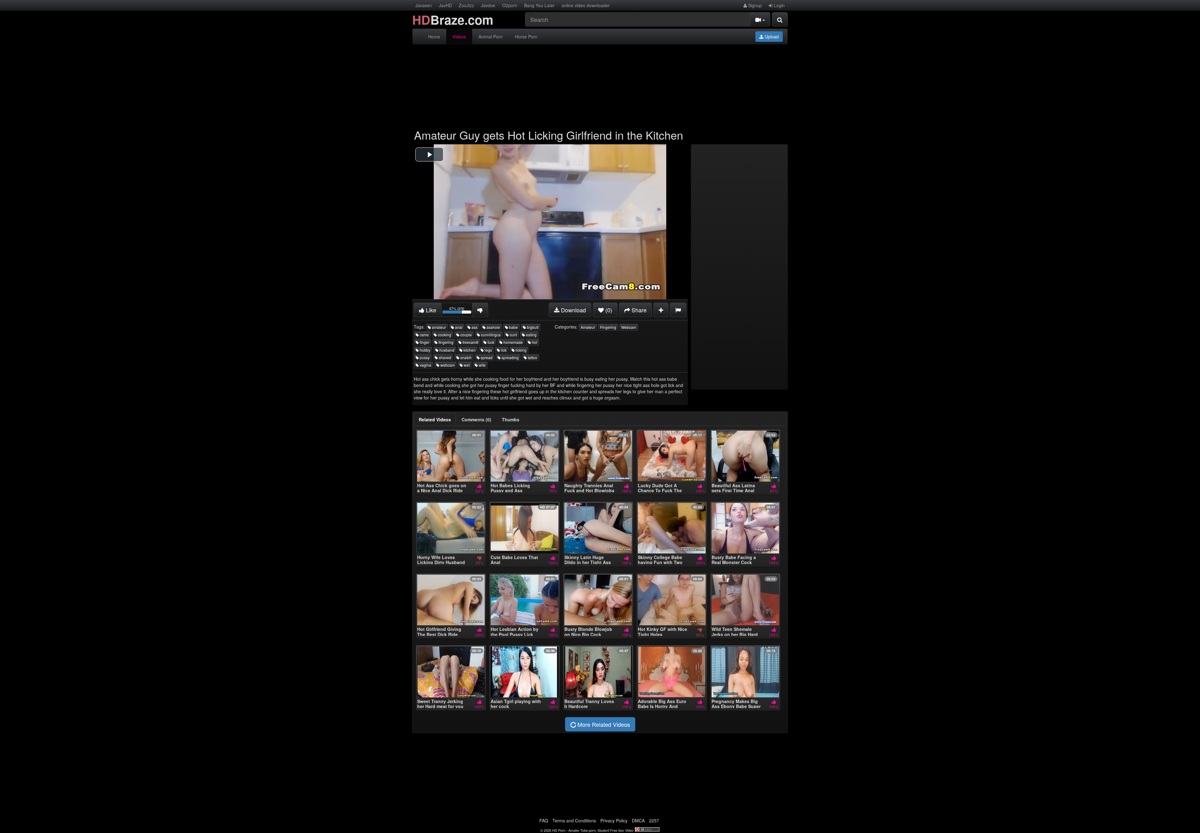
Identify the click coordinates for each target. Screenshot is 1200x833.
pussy (424, 357)
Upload (771, 36)
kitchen (469, 350)
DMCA (638, 820)
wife (482, 365)
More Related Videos (603, 724)
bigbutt (532, 327)
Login (778, 5)
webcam (447, 365)
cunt (513, 334)
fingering (445, 342)
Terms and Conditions (574, 820)
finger (424, 342)
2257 (654, 820)
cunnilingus (490, 334)
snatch (465, 357)
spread (486, 357)
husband (446, 350)
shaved (444, 357)
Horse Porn (526, 36)
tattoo (532, 357)
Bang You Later (539, 5)
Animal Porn (490, 36)
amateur (438, 327)
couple (465, 334)
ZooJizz (466, 5)
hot (534, 342)
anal (458, 327)
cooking (444, 334)
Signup (754, 5)
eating (531, 334)
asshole (493, 327)
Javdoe (488, 5)
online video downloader (586, 5)
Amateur (588, 327)
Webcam (628, 327)
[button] (429, 154)
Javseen (423, 5)
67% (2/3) (460, 311)
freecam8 (470, 342)
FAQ (543, 820)
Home (434, 36)
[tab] (435, 419)
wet (466, 365)
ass (474, 327)
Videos (459, 36)
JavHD (445, 5)
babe (513, 327)
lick (503, 350)
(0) (608, 310)
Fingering (608, 327)
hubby (424, 350)
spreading (510, 357)
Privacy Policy (614, 820)
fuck (490, 342)
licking (521, 350)
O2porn (509, 5)
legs (488, 350)
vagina (425, 365)
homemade (512, 342)
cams (424, 334)
